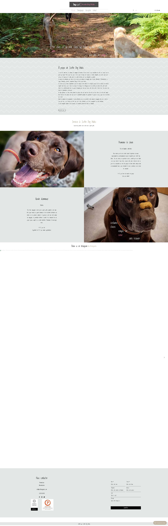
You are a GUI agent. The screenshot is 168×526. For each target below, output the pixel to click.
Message (112, 498)
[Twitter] (159, 10)
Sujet (112, 493)
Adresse (127, 487)
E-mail (127, 481)
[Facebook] (155, 10)
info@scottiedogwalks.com (42, 489)
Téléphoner (113, 487)
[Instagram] (157, 10)
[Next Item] (164, 357)
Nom (111, 481)
